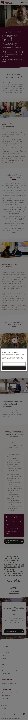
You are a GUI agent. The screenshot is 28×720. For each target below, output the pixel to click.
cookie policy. (18, 359)
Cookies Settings (14, 364)
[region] (14, 360)
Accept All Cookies (14, 368)
